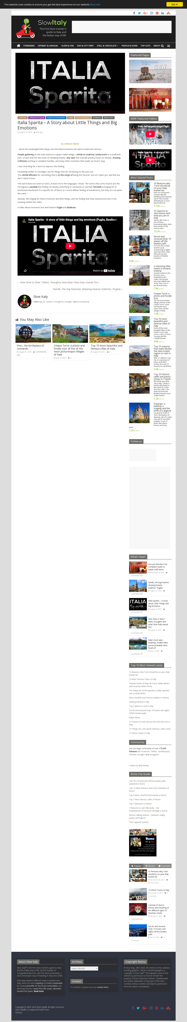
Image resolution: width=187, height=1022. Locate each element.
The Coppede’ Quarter (139, 822)
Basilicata (22, 117)
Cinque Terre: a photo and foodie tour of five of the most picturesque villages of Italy (69, 350)
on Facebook (83, 301)
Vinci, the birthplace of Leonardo (30, 347)
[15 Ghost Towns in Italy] (138, 888)
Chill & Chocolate (106, 45)
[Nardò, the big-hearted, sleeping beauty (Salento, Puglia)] (138, 581)
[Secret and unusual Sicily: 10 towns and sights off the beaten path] (138, 924)
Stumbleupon (164, 751)
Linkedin (132, 754)
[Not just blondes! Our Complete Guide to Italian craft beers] (138, 563)
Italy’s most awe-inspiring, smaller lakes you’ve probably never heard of (158, 644)
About (157, 45)
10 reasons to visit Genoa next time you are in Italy (162, 214)
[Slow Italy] (18, 46)
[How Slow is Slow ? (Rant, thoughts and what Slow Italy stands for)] (138, 617)
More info (95, 4)
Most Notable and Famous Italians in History (149, 697)
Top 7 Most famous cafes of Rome (145, 799)
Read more (39, 991)
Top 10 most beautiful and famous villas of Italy (106, 347)
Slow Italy (39, 132)
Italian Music (134, 717)
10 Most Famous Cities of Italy (142, 679)
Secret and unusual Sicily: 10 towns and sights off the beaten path (157, 930)
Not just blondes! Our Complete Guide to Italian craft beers (157, 567)
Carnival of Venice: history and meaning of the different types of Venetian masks (158, 909)
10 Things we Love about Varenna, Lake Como (150, 728)
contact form (102, 987)
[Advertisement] (122, 27)
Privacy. (18, 1012)
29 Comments (153, 883)
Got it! (175, 4)
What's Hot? (108, 117)
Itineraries (29, 45)
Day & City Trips (85, 45)
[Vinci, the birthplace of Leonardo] (33, 325)
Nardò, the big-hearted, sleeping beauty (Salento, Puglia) (88, 289)
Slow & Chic (67, 45)
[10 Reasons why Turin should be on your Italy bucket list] (138, 869)
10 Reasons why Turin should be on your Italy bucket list (162, 187)
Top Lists (145, 45)
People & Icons (129, 45)
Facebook (145, 751)
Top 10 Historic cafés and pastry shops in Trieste (162, 376)
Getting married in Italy (139, 702)
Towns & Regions (83, 117)
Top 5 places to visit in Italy (141, 706)
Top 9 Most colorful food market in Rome (147, 795)
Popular (137, 865)
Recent (151, 865)
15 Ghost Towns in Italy (139, 733)
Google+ (69, 301)
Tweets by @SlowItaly (139, 765)
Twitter (154, 751)
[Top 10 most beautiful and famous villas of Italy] (107, 325)
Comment (165, 865)
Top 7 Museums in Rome (140, 803)
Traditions (97, 117)
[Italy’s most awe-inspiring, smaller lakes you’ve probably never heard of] (138, 638)
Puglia (70, 117)
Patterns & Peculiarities (56, 117)
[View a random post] (169, 46)
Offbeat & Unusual (48, 45)
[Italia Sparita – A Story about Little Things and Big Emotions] (138, 599)
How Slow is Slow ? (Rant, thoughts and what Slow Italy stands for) (57, 282)
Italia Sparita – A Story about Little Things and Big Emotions (158, 603)
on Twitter (48, 301)
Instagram (59, 301)
